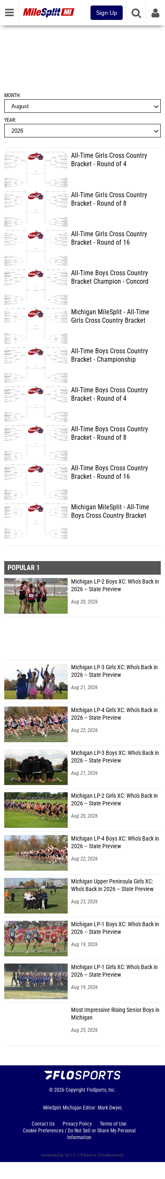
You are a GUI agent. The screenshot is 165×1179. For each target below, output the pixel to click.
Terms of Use (113, 1124)
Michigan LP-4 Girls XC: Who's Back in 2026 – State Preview (114, 714)
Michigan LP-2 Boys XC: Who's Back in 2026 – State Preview (115, 585)
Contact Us (43, 1124)
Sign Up (106, 12)
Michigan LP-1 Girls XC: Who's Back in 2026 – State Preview (114, 971)
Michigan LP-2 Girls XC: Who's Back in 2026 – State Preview (114, 799)
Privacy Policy (77, 1124)
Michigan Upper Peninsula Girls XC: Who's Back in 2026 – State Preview (112, 885)
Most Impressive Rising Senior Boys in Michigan (115, 1013)
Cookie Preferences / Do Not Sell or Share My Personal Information (79, 1134)
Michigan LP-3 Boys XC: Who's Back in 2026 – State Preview (115, 756)
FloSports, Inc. (101, 1090)
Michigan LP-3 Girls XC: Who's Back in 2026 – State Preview (114, 671)
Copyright (75, 1090)
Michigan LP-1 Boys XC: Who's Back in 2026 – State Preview (115, 928)
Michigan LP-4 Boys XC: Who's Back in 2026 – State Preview (115, 842)
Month (11, 95)
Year (9, 120)
